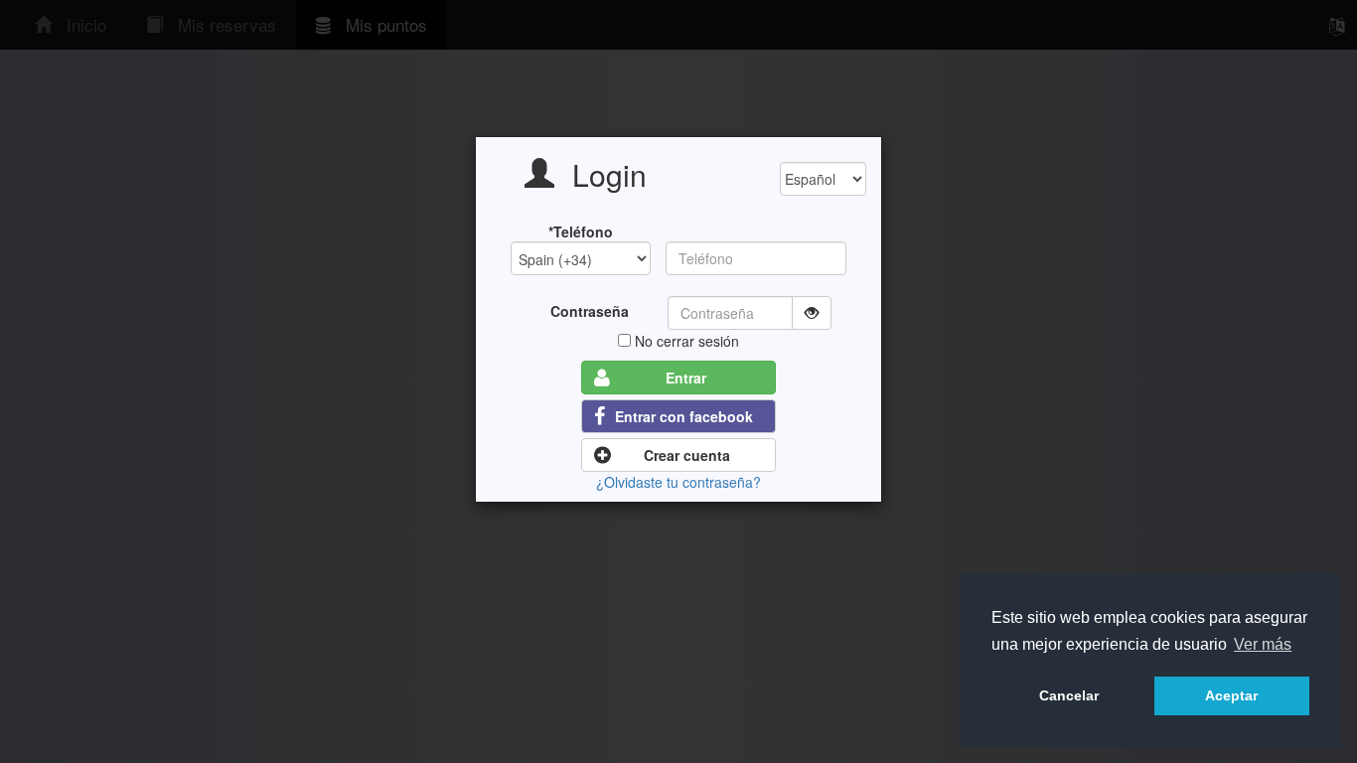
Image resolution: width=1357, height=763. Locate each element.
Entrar (686, 377)
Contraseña (589, 311)
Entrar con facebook (684, 416)
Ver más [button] (1262, 644)
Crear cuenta (687, 455)
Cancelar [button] (1069, 695)
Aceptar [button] (1231, 695)
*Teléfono (580, 231)
